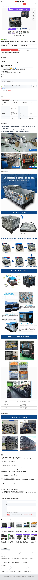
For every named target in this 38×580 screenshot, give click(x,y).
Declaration (28, 576)
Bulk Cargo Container (21, 569)
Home (1, 6)
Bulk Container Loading (13, 571)
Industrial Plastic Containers (16, 6)
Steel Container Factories (5, 569)
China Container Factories (24, 566)
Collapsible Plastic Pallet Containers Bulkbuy (24, 571)
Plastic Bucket (3, 553)
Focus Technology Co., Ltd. (13, 576)
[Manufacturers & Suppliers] (19, 1)
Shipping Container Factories (6, 566)
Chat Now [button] (28, 50)
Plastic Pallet (3, 552)
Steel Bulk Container (14, 569)
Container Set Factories (15, 566)
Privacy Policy (33, 576)
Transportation (5, 6)
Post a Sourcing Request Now (27, 514)
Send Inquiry (10, 50)
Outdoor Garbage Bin (31, 552)
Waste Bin (11, 553)
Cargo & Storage (10, 6)
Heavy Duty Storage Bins (5, 562)
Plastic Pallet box (12, 552)
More (2, 573)
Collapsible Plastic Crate (22, 552)
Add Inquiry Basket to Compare (19, 35)
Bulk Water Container (5, 571)
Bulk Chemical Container (30, 569)
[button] (34, 102)
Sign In (2, 96)
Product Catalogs (14, 550)
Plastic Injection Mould (22, 553)
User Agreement (24, 576)
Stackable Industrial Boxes (24, 562)
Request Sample (16, 52)
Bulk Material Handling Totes (15, 562)
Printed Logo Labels (31, 553)
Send (9, 514)
